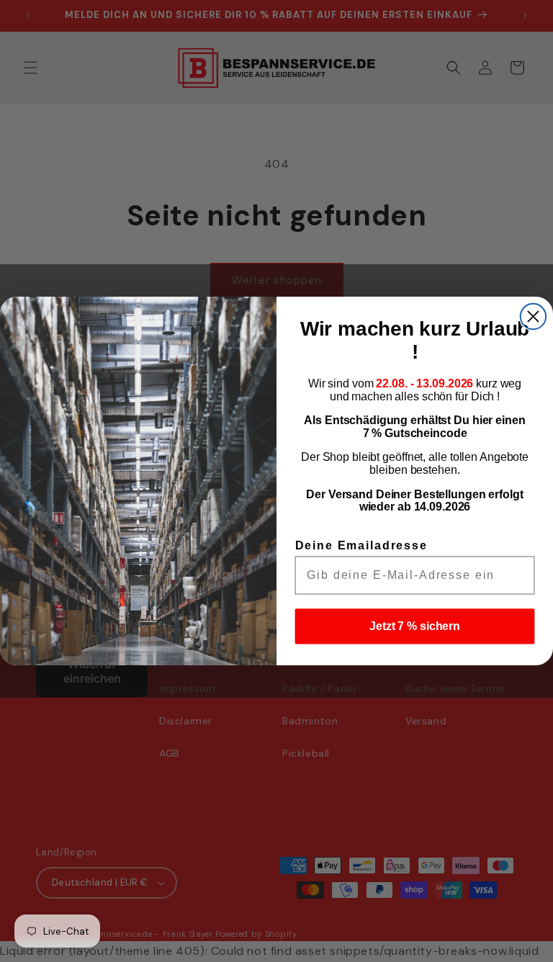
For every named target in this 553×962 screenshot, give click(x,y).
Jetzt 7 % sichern (414, 626)
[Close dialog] (533, 316)
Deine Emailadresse (361, 545)
